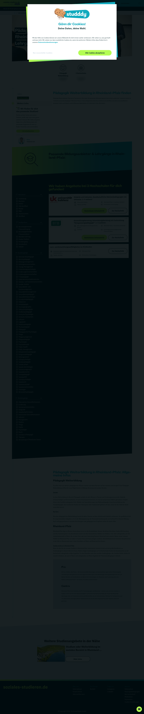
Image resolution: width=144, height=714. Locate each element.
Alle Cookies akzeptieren (95, 53)
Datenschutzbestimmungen (48, 42)
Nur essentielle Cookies (42, 53)
